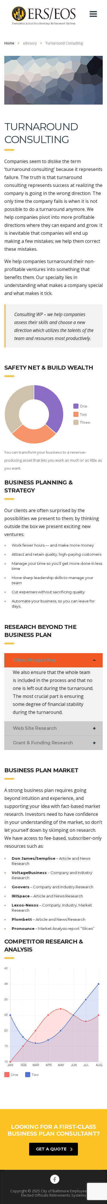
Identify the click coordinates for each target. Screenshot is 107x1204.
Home (9, 43)
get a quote (51, 1149)
